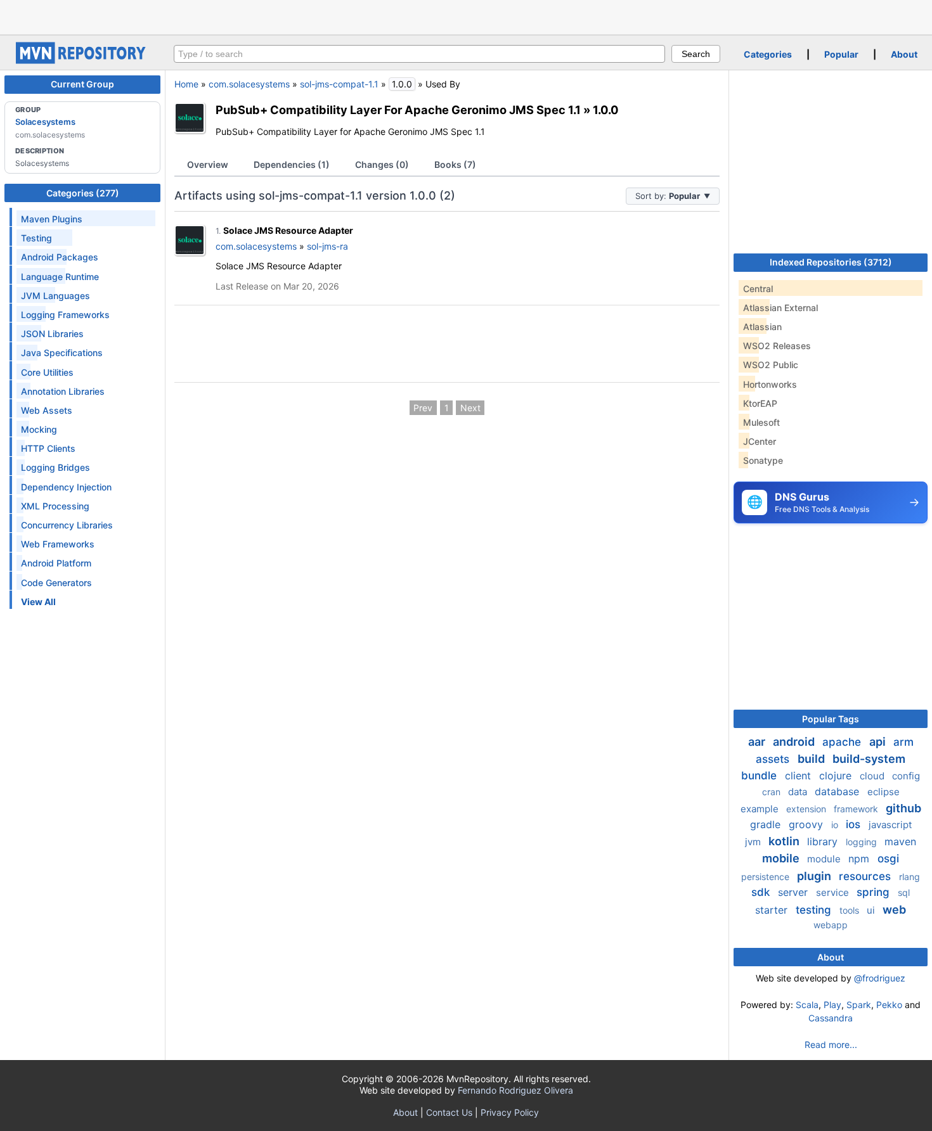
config (906, 776)
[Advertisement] (466, 16)
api (878, 741)
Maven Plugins (51, 219)
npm (860, 858)
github (903, 808)
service (833, 892)
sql (904, 892)
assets (774, 759)
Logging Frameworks (65, 314)
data (799, 792)
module (825, 859)
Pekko (889, 1004)
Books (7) (455, 164)
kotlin (785, 841)
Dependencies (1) (292, 164)
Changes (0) (382, 164)
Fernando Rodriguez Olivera (515, 1090)
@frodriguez (879, 978)
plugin (815, 876)
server (794, 892)
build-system (868, 758)
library (824, 841)
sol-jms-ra (327, 246)
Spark (858, 1004)
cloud (873, 776)
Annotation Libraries (63, 391)
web (894, 909)
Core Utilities (47, 372)
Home (186, 84)
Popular (841, 54)
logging (862, 841)
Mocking (39, 429)
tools (850, 910)
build (812, 758)
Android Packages (59, 257)
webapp (830, 924)
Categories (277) (82, 193)
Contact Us (449, 1112)
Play (832, 1004)
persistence (766, 876)
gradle (767, 824)
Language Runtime (60, 276)
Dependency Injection (66, 487)
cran (772, 791)
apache (843, 742)
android (795, 741)
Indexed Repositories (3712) (831, 262)
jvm (754, 842)
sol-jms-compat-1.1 (339, 84)
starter (773, 910)
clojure (837, 775)
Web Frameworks (57, 544)
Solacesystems (45, 122)
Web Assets (46, 410)
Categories (768, 54)
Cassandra (830, 1018)
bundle (760, 775)
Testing (36, 238)
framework (857, 808)
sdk (762, 892)
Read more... (831, 1044)
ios (855, 824)
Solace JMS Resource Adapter (288, 230)
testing (815, 910)
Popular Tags (830, 718)
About (904, 54)
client (799, 775)
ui (872, 910)
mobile (782, 858)
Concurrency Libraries (67, 525)
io (836, 824)
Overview (207, 164)
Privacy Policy (510, 1112)
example (761, 809)
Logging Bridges (55, 467)
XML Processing (55, 506)
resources (866, 876)
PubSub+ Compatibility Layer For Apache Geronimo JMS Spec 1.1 (398, 110)
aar (758, 741)
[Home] (82, 60)
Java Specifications (62, 352)
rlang (909, 876)
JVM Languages (55, 295)
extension (807, 808)
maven (900, 841)
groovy (807, 824)
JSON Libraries (52, 333)
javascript (890, 825)
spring (875, 892)
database (838, 791)
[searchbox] (419, 54)
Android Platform (56, 563)
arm (903, 742)
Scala (807, 1004)
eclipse (883, 792)
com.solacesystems (249, 84)
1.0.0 (606, 110)
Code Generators (56, 582)
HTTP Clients (48, 448)
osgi (888, 858)
